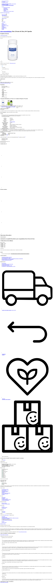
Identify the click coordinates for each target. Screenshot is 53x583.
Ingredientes (2, 132)
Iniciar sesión (3, 497)
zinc (7, 134)
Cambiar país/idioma (9, 513)
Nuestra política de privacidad (4, 534)
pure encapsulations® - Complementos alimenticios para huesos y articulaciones (12, 258)
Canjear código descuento (5, 500)
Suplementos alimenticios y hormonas (7, 257)
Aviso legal (3, 516)
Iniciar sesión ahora (4, 15)
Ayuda (3, 6)
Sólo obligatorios (5, 533)
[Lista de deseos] (2, 19)
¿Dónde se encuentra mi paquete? (6, 499)
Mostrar (1, 252)
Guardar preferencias (3, 581)
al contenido (3, 1)
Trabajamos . (8, 5)
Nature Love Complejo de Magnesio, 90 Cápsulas (8, 106)
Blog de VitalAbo (4, 503)
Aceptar (2, 533)
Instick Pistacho (4, 263)
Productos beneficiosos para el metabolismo (7, 259)
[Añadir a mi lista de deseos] (0, 79)
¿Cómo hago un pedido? (5, 489)
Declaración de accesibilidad (5, 518)
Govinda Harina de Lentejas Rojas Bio (7, 265)
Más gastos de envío (12, 63)
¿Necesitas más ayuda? (5, 493)
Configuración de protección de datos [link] (7, 519)
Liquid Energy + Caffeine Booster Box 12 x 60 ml (8, 266)
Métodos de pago (6, 9)
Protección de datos (4, 517)
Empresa (3, 521)
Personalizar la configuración (11, 533)
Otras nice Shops (4, 522)
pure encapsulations (6, 31)
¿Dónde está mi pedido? (7, 7)
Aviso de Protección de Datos (22, 531)
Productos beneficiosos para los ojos (6, 260)
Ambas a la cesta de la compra (4, 108)
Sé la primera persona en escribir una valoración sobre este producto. (20, 253)
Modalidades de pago (5, 491)
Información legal (3, 142)
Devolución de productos (5, 490)
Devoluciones (5, 8)
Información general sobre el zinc (5, 141)
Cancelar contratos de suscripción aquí (7, 520)
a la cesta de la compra (5, 2)
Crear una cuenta (4, 18)
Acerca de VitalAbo (4, 507)
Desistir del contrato (3, 523)
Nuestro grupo (4, 508)
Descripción (2, 109)
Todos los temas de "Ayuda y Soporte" (9, 11)
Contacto (5, 10)
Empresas (3, 494)
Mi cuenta (3, 492)
